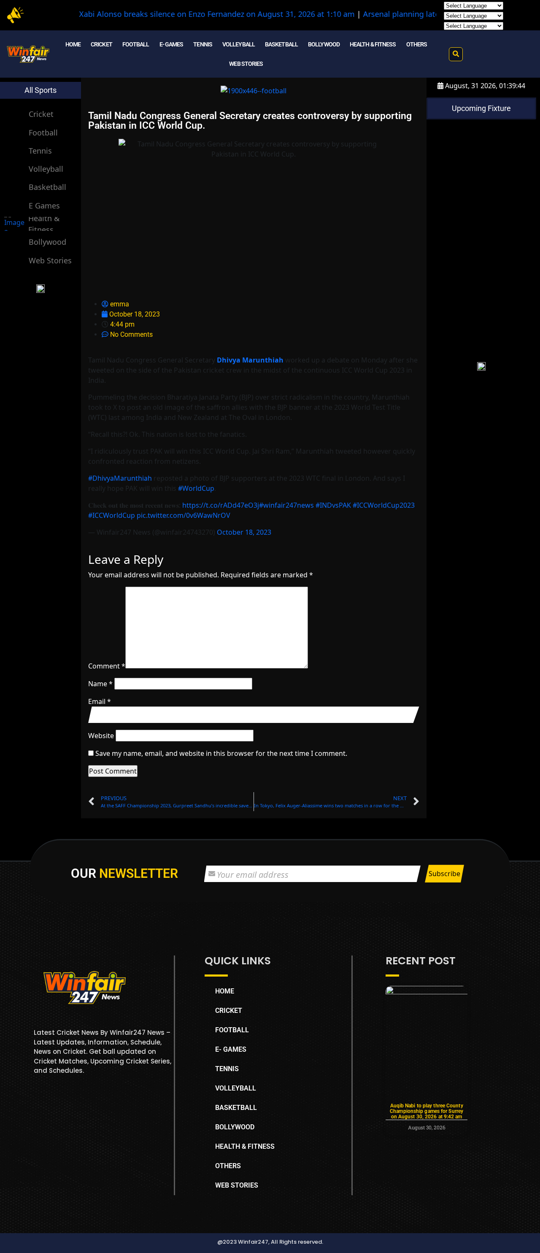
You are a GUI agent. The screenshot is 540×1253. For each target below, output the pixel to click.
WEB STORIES (246, 63)
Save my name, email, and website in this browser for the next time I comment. (221, 753)
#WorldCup (196, 488)
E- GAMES (171, 44)
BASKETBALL (281, 44)
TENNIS (202, 44)
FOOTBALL (135, 44)
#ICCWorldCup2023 (384, 505)
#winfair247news (286, 505)
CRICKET (101, 44)
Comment (106, 666)
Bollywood (47, 242)
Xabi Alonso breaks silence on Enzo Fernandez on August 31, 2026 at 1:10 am (186, 14)
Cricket (41, 114)
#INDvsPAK (333, 505)
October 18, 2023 (244, 532)
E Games (44, 205)
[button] (456, 54)
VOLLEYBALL (238, 44)
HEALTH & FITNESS (373, 44)
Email (99, 701)
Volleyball (46, 169)
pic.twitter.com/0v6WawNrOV (183, 515)
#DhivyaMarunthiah (120, 478)
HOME (73, 44)
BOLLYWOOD (324, 44)
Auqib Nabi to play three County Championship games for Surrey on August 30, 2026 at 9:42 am (426, 1111)
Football (43, 132)
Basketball (47, 187)
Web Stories (50, 260)
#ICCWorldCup (111, 515)
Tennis (40, 151)
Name (100, 683)
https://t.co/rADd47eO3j (220, 505)
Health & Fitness (43, 224)
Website (101, 735)
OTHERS (416, 44)
